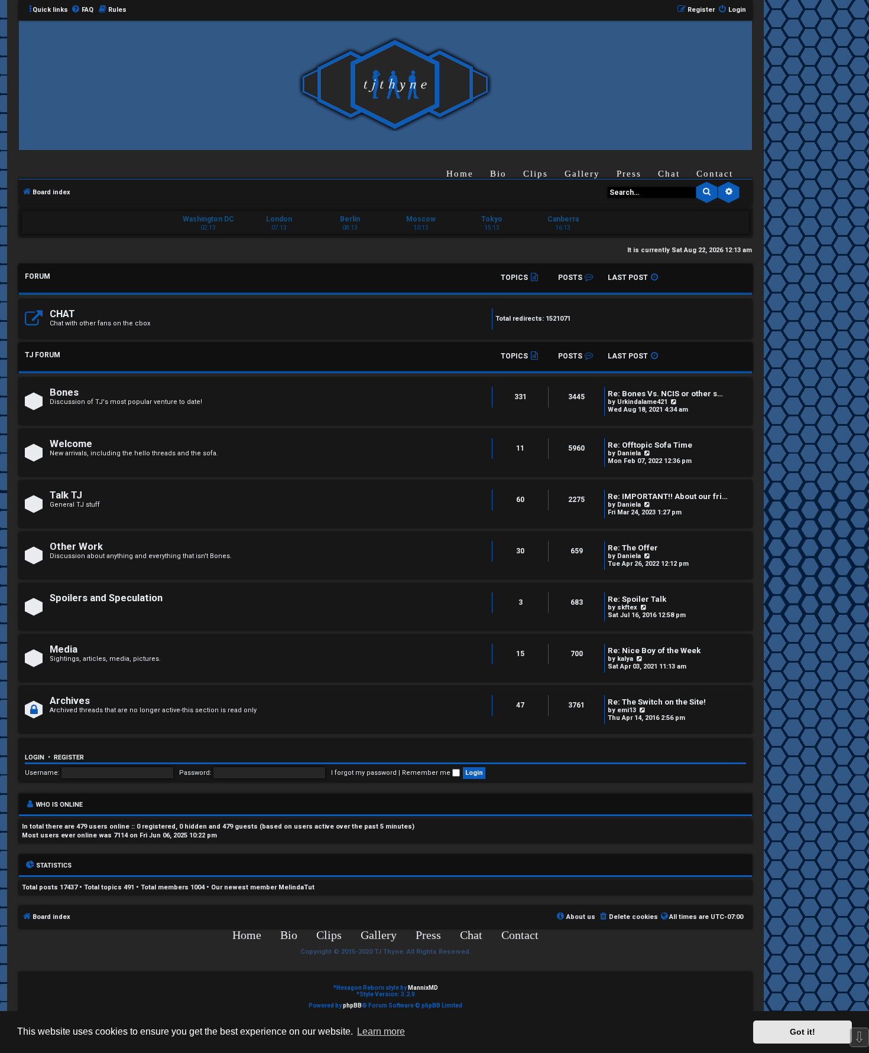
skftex (627, 607)
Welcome (71, 443)
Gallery (582, 173)
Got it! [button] (802, 1031)
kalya (625, 659)
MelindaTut (296, 887)
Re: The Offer (633, 547)
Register (69, 757)
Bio (498, 173)
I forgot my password (364, 773)
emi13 (626, 710)
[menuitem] (82, 10)
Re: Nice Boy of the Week (654, 650)
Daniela (629, 453)
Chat (669, 173)
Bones (64, 392)
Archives (70, 700)
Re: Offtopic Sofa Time (650, 445)
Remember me (427, 773)
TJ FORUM (42, 355)
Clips (535, 173)
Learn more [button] (381, 1031)
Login (34, 757)
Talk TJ (66, 495)
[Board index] (395, 85)
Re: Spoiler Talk (637, 599)
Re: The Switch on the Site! (657, 701)
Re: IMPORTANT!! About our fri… (668, 496)
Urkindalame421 (642, 402)
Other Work (76, 546)
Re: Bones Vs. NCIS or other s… (665, 393)
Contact (714, 173)
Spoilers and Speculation (106, 598)
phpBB (352, 1005)
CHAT (62, 314)
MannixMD (423, 987)
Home (460, 173)
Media (63, 649)
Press (629, 173)
